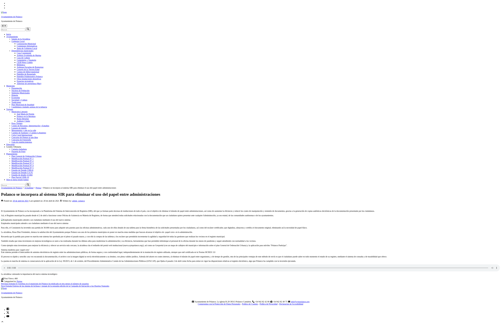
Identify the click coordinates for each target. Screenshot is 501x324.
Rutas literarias (23, 119)
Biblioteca (21, 65)
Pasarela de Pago (18, 151)
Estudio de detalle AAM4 (21, 175)
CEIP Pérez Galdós (25, 62)
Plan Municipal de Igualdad (22, 105)
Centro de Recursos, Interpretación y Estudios (30, 126)
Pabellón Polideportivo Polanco (30, 76)
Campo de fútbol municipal (28, 72)
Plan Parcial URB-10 (20, 177)
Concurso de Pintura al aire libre (24, 137)
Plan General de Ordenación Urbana (26, 156)
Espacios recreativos (25, 81)
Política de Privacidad (269, 304)
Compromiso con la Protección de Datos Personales (219, 304)
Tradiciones (16, 102)
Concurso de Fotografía (21, 140)
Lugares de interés (18, 128)
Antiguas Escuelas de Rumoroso (30, 67)
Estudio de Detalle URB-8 (22, 170)
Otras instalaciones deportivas (29, 79)
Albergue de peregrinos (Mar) (29, 83)
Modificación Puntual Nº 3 (22, 163)
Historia (14, 95)
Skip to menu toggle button (17, 180)
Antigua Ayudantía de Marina (29, 55)
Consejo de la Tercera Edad (28, 69)
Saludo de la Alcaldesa (20, 39)
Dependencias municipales (22, 51)
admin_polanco (78, 201)
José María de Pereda (25, 114)
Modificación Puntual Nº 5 (22, 168)
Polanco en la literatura (26, 116)
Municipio (10, 86)
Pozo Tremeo (16, 123)
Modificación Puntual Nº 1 (22, 158)
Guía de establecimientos (21, 142)
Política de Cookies (250, 304)
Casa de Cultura (23, 58)
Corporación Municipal (26, 44)
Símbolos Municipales (20, 93)
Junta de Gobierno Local (27, 48)
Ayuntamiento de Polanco (11, 17)
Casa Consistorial (24, 53)
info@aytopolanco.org (300, 302)
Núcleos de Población (20, 90)
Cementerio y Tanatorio (26, 60)
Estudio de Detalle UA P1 (22, 173)
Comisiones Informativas (27, 46)
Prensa (19, 281)
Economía (15, 97)
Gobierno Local (18, 41)
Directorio (10, 144)
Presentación (16, 88)
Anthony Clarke (23, 121)
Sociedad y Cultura (19, 100)
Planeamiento (11, 154)
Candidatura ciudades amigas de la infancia (29, 107)
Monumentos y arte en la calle (23, 130)
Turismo (9, 109)
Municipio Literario (19, 112)
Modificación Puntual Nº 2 (22, 161)
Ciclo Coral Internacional (21, 135)
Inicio (8, 34)
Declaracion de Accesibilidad (291, 304)
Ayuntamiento (12, 37)
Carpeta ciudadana (19, 149)
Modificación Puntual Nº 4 (22, 165)
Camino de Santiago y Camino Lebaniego (28, 133)
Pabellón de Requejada (26, 74)
